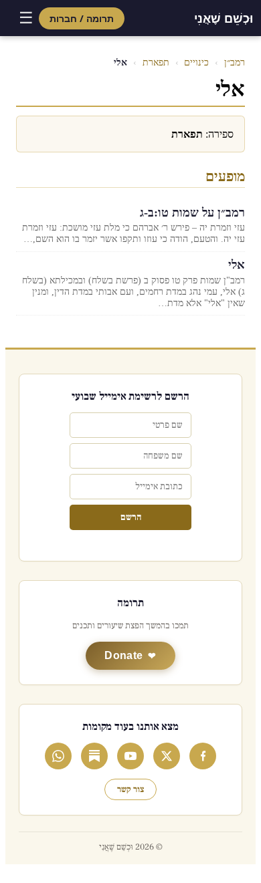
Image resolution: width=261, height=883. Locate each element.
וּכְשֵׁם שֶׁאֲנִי (223, 18)
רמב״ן (234, 62)
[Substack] (94, 756)
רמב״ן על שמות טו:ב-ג (192, 212)
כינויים (196, 62)
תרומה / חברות (82, 18)
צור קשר (130, 789)
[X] (166, 756)
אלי (236, 264)
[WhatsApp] (58, 756)
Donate (123, 655)
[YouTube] (130, 756)
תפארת (156, 62)
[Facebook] (202, 756)
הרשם (130, 517)
